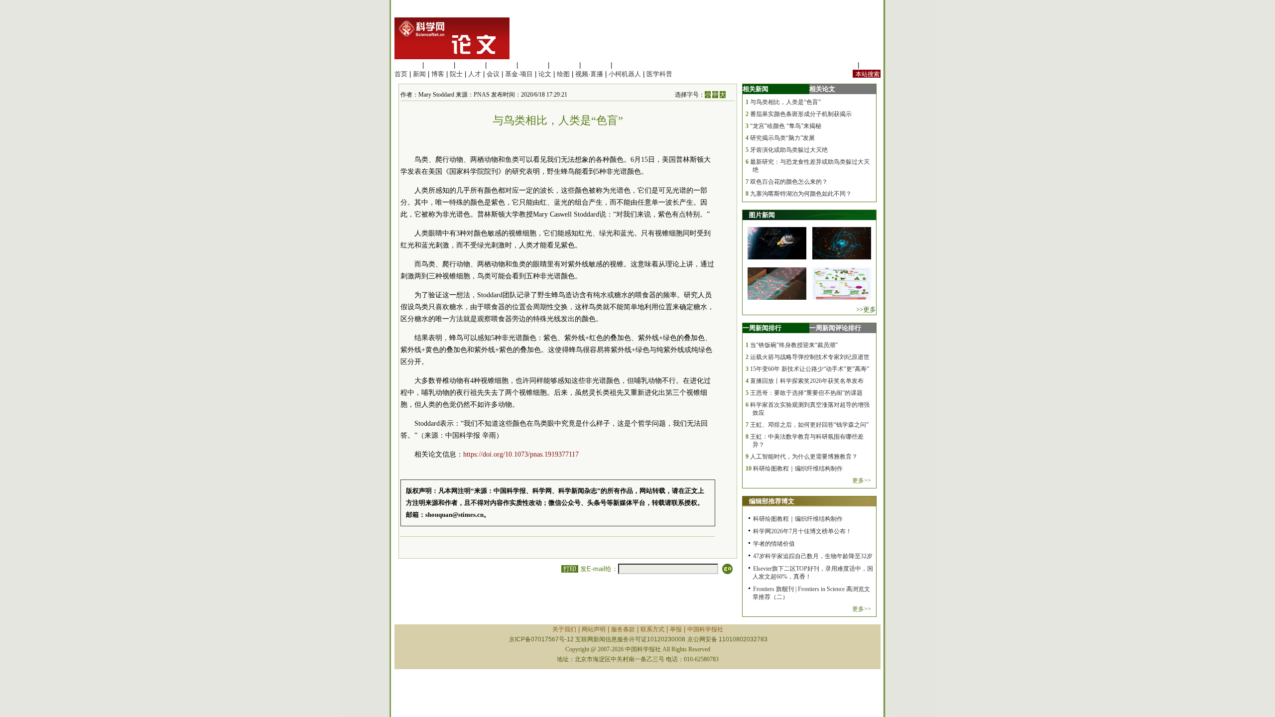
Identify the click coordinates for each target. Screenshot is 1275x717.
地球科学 (564, 65)
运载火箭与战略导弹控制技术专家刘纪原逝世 (810, 357)
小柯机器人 (625, 74)
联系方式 (652, 629)
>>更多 (866, 309)
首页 (400, 74)
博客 (437, 74)
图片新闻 (762, 215)
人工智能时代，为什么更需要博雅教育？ (804, 456)
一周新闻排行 (762, 328)
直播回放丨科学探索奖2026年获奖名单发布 (807, 380)
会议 (493, 74)
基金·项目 (519, 74)
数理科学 (596, 65)
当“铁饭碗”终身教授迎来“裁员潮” (794, 345)
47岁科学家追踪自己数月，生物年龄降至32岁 (813, 556)
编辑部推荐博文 (771, 501)
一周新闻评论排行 (835, 328)
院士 (456, 74)
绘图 (563, 74)
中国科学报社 (705, 629)
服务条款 (623, 629)
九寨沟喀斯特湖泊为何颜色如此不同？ (801, 193)
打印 (569, 569)
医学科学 (439, 65)
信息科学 (533, 65)
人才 (474, 74)
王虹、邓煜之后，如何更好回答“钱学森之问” (809, 424)
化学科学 (470, 65)
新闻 (419, 74)
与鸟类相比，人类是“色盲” (785, 102)
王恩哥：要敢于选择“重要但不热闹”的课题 (806, 392)
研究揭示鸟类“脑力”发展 (782, 137)
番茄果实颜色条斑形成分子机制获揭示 (801, 114)
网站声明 (594, 629)
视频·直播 (589, 74)
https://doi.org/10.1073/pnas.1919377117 (521, 454)
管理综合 (627, 65)
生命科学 (407, 65)
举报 (676, 629)
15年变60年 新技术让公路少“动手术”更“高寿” (809, 368)
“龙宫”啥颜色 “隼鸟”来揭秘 (785, 125)
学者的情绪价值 (774, 543)
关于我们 (564, 629)
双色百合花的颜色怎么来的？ (789, 181)
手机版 (871, 65)
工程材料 (501, 65)
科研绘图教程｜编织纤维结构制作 (798, 468)
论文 (544, 74)
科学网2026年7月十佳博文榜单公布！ (802, 531)
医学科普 (659, 74)
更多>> (861, 480)
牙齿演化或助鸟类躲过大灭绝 (789, 149)
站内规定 (843, 65)
